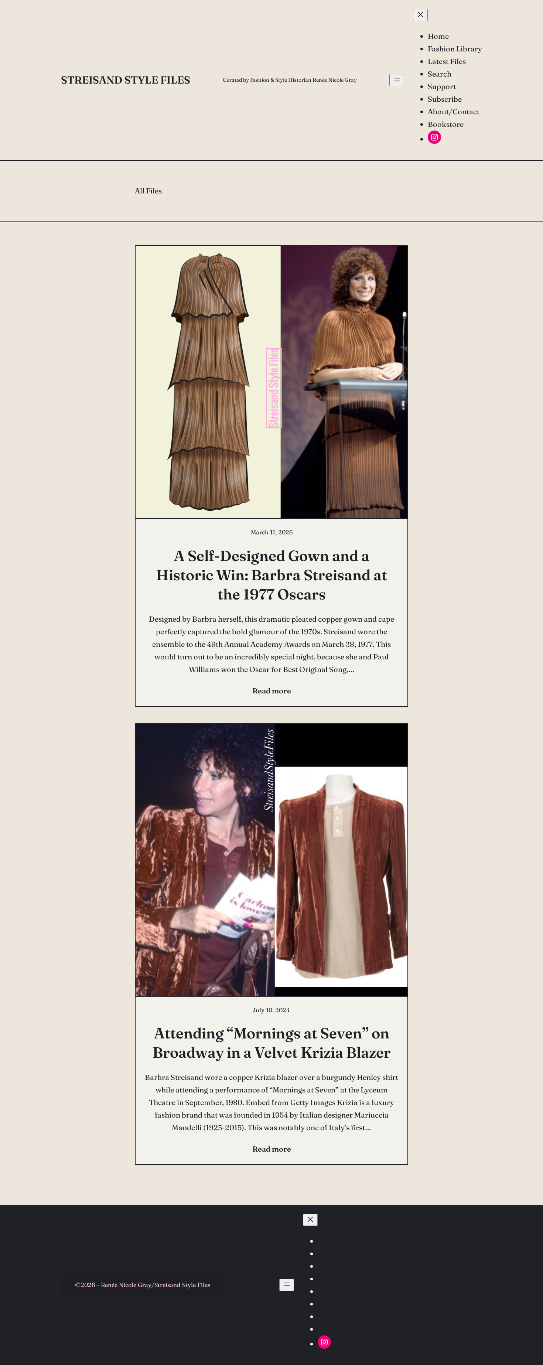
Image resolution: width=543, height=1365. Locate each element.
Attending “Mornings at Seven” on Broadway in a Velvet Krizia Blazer (272, 1042)
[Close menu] (420, 15)
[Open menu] (396, 80)
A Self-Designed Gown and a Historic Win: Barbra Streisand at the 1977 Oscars (271, 575)
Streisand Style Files (125, 80)
